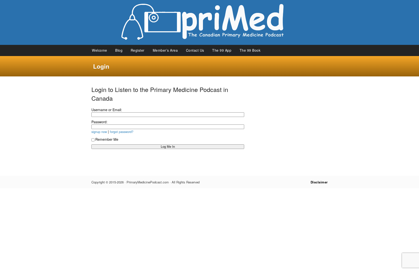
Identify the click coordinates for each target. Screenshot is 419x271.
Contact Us (195, 50)
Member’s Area (165, 50)
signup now (99, 132)
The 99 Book (250, 50)
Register (138, 50)
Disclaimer (319, 182)
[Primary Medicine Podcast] (209, 43)
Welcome (99, 50)
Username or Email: (106, 109)
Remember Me (106, 139)
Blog (118, 50)
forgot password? (121, 132)
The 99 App (221, 50)
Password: (99, 121)
